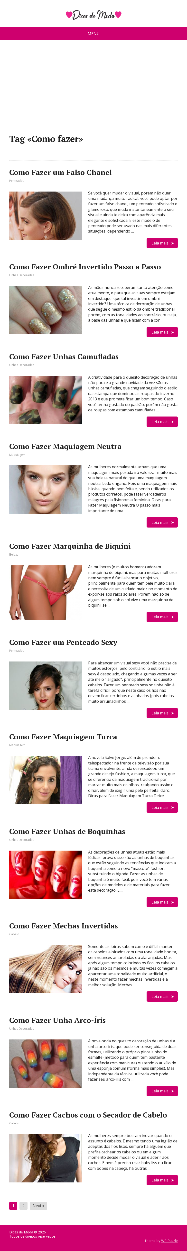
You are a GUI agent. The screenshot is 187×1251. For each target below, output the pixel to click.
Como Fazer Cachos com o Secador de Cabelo (88, 1115)
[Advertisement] (93, 89)
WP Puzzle (169, 1240)
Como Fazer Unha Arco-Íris (57, 1020)
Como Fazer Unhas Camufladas (64, 356)
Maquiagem (17, 455)
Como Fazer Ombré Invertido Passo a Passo (85, 267)
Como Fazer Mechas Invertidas (63, 926)
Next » (38, 1205)
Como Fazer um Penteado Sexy (63, 642)
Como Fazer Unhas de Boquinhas (67, 831)
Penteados (16, 181)
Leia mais (159, 243)
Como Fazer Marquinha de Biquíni (70, 546)
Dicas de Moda (21, 1232)
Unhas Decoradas (21, 275)
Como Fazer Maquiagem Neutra (65, 446)
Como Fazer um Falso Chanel (60, 172)
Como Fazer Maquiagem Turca (63, 737)
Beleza (14, 554)
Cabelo (14, 934)
